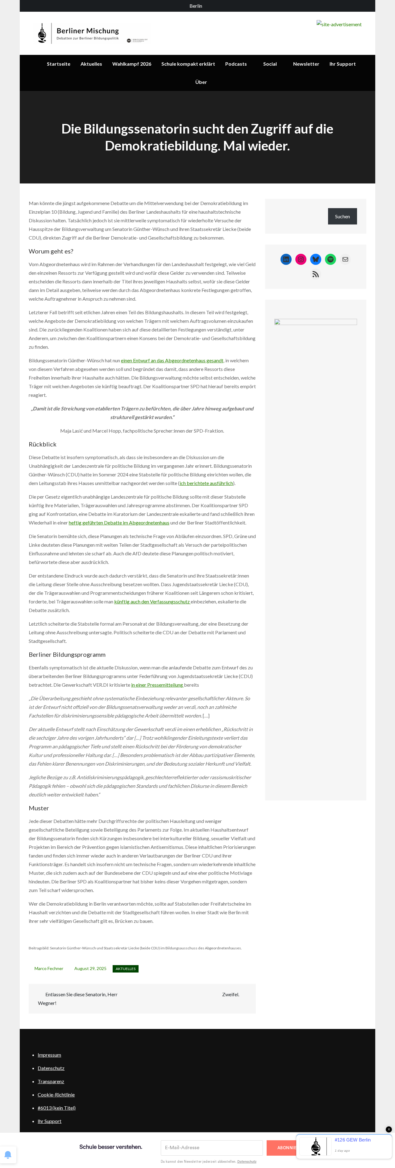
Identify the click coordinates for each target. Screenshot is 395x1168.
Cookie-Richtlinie (56, 1094)
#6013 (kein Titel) (57, 1108)
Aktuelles (91, 64)
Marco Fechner (49, 968)
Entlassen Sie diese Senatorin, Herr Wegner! (78, 998)
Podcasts (236, 64)
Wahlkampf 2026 (131, 64)
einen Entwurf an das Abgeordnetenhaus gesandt (172, 360)
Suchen (342, 216)
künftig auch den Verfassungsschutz (152, 601)
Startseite (58, 64)
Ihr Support (343, 64)
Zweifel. (230, 994)
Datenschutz (51, 1068)
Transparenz (51, 1081)
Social (270, 64)
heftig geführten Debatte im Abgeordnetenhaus (119, 522)
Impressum (49, 1055)
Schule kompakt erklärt (188, 64)
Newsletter (306, 64)
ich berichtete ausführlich (206, 483)
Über (201, 82)
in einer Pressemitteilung (157, 685)
